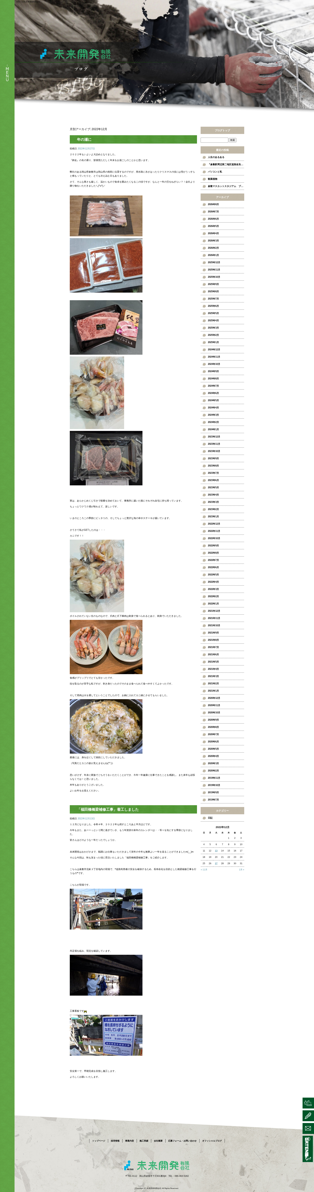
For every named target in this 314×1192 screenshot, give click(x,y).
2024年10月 (214, 364)
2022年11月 (214, 531)
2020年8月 (213, 727)
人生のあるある (216, 157)
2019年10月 (214, 785)
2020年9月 (213, 719)
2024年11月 (214, 356)
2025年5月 (213, 313)
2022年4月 (213, 581)
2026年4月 (213, 233)
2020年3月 (213, 763)
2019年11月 (214, 778)
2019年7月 (213, 799)
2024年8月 (213, 378)
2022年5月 (213, 574)
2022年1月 (213, 603)
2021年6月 (213, 654)
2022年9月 (213, 545)
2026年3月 (213, 240)
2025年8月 (213, 291)
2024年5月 (213, 400)
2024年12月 (214, 349)
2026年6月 (213, 218)
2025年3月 (213, 327)
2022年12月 (214, 523)
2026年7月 (213, 211)
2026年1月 (213, 255)
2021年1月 (213, 690)
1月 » (241, 869)
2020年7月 (213, 734)
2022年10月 (214, 538)
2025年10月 (214, 277)
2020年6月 (213, 741)
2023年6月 (213, 480)
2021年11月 (214, 618)
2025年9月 (213, 284)
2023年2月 (213, 509)
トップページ (98, 1141)
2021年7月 (213, 647)
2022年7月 (213, 560)
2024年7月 (213, 385)
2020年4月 (213, 756)
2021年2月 (213, 683)
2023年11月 (214, 444)
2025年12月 (214, 262)
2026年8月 (213, 204)
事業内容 (129, 1141)
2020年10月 (214, 712)
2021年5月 (213, 661)
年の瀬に (84, 139)
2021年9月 (213, 632)
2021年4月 (213, 669)
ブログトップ (222, 130)
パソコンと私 (215, 171)
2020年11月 (214, 705)
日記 (210, 817)
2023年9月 (213, 458)
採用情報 (115, 1141)
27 (216, 863)
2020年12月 (214, 698)
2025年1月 (213, 342)
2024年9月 (213, 371)
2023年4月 (213, 494)
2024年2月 (213, 422)
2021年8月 (213, 640)
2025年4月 (213, 320)
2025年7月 (213, 298)
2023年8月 (213, 465)
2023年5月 (213, 487)
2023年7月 (213, 473)
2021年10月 (214, 625)
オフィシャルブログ (212, 1141)
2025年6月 (213, 306)
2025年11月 (214, 269)
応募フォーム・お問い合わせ (182, 1141)
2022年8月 (213, 552)
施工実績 (144, 1141)
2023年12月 (214, 436)
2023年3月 (213, 502)
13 (216, 850)
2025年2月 (213, 335)
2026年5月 (213, 226)
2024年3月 (213, 414)
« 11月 (204, 869)
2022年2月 (213, 596)
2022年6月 (213, 567)
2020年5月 (213, 748)
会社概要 (158, 1141)
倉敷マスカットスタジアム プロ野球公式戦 (226, 186)
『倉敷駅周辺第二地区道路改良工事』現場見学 (226, 164)
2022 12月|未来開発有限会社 (28, 2)
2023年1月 (213, 516)
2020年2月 (213, 770)
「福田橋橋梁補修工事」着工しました (108, 809)
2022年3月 (213, 589)
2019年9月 (213, 792)
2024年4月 (213, 407)
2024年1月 (213, 429)
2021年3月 (213, 676)
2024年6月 (213, 393)
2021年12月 (214, 611)
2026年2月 (213, 247)
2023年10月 (214, 451)
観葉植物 (212, 179)
